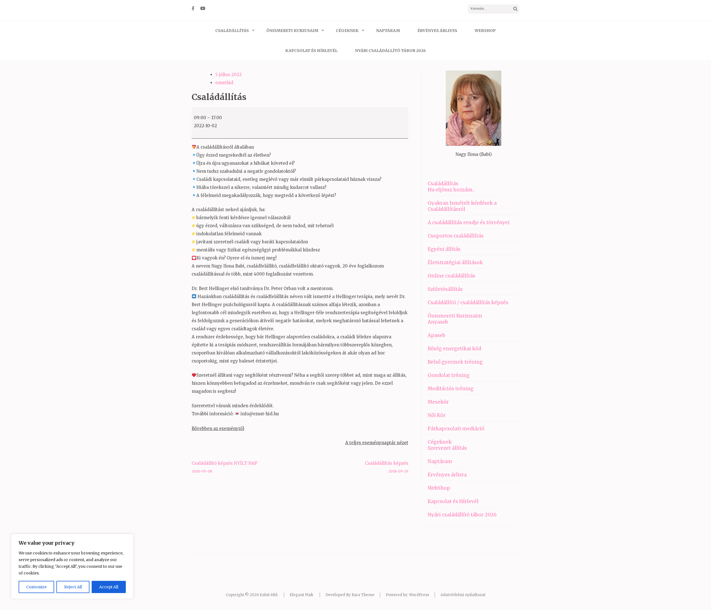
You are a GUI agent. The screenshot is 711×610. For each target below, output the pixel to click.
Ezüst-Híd (268, 594)
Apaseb (436, 335)
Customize (36, 586)
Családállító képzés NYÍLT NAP (224, 467)
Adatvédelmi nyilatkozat (462, 594)
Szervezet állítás (447, 448)
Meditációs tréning (451, 389)
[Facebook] (193, 8)
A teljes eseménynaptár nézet (376, 442)
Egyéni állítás (444, 249)
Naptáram (388, 30)
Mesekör (438, 402)
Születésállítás (445, 289)
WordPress (419, 594)
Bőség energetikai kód (454, 349)
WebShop (485, 30)
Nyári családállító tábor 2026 (390, 50)
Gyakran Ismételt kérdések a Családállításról (462, 206)
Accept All (108, 586)
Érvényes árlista (437, 30)
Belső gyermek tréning (455, 362)
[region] (72, 566)
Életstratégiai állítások (455, 262)
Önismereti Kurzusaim (292, 30)
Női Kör (436, 415)
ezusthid (224, 82)
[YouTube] (202, 8)
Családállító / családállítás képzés (468, 302)
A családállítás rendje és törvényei (469, 222)
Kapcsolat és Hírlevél (311, 50)
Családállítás (232, 30)
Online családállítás (451, 276)
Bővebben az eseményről (218, 428)
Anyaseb (438, 322)
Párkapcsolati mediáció (456, 429)
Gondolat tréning (449, 375)
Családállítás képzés (386, 467)
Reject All (73, 586)
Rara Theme (363, 594)
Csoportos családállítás (456, 236)
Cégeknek (347, 30)
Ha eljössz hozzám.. (451, 190)
